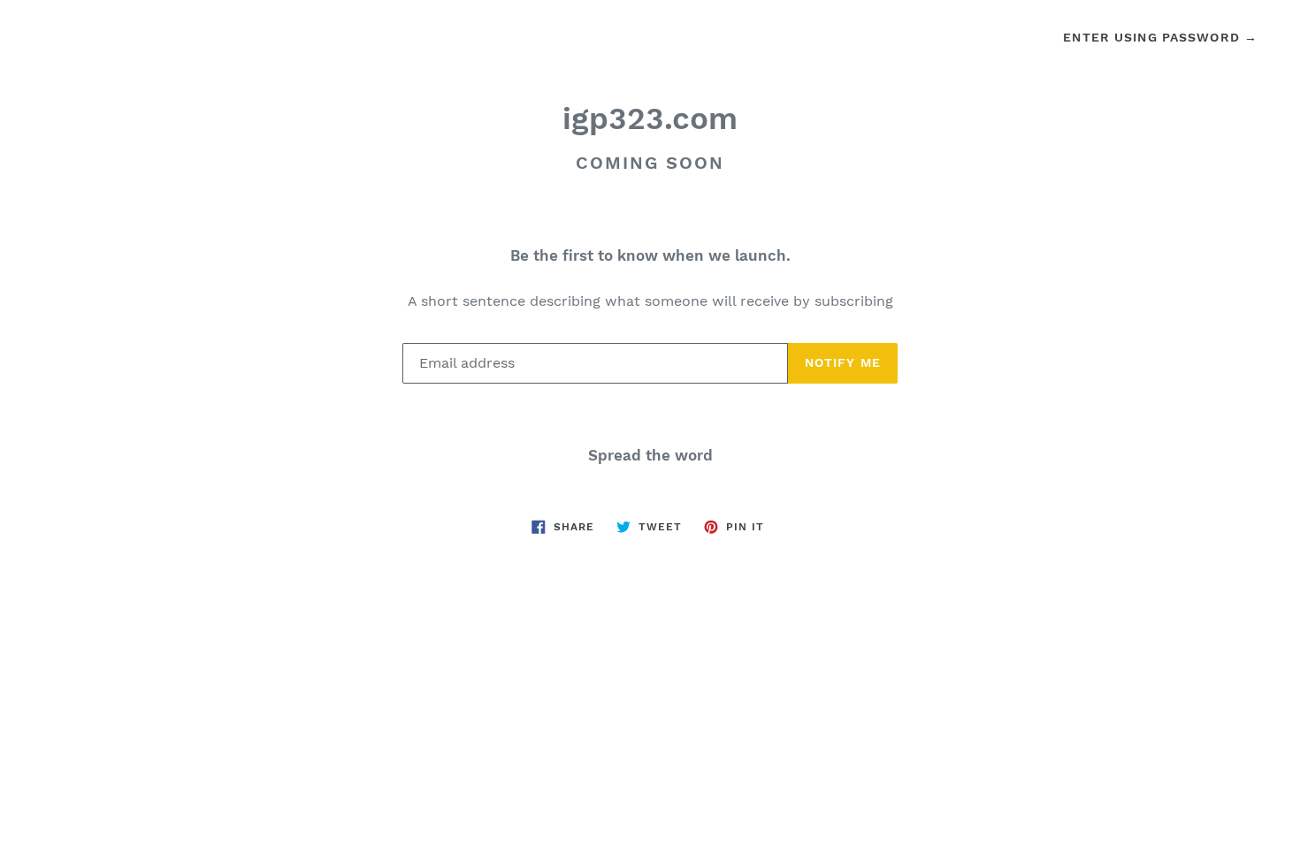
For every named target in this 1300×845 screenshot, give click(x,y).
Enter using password (1160, 37)
